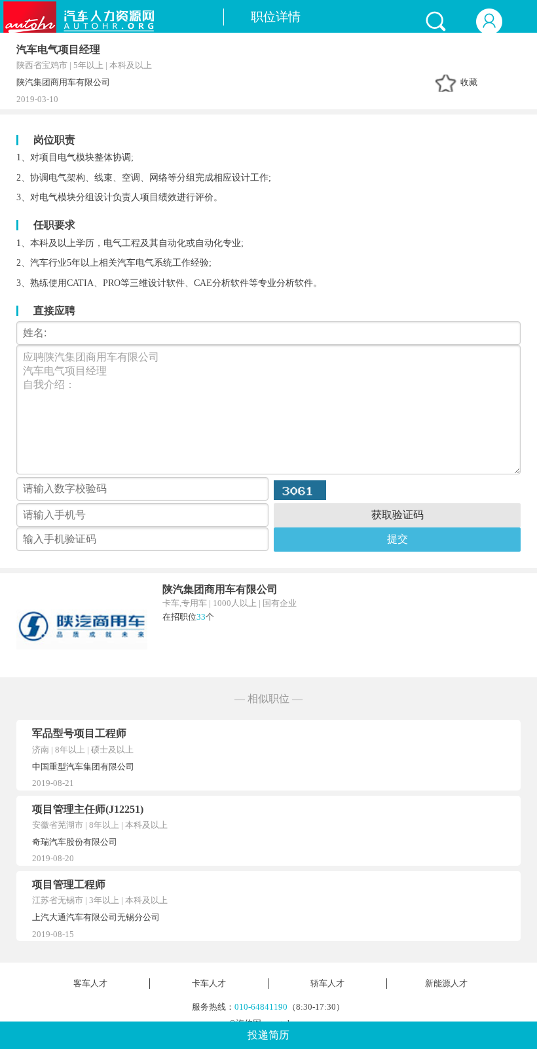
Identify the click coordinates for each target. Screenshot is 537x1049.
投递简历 (268, 1034)
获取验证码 (397, 514)
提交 (397, 538)
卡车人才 (209, 983)
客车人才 (90, 983)
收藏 (468, 82)
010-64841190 (260, 1007)
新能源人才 (446, 983)
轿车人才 (327, 983)
